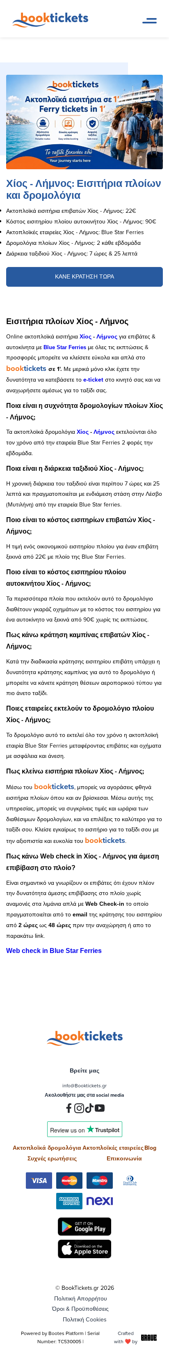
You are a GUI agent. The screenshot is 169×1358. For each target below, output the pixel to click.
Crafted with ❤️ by (125, 1337)
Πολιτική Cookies (85, 1319)
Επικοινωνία (124, 1158)
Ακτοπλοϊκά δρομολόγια (47, 1148)
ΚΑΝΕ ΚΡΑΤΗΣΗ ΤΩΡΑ (84, 276)
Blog (150, 1148)
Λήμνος (106, 336)
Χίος (85, 336)
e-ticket (93, 379)
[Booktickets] (52, 25)
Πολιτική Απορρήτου (80, 1298)
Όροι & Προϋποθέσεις (80, 1309)
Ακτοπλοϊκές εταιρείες (113, 1148)
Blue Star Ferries (64, 347)
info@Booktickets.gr (84, 1085)
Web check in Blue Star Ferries (54, 950)
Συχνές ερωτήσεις (52, 1158)
